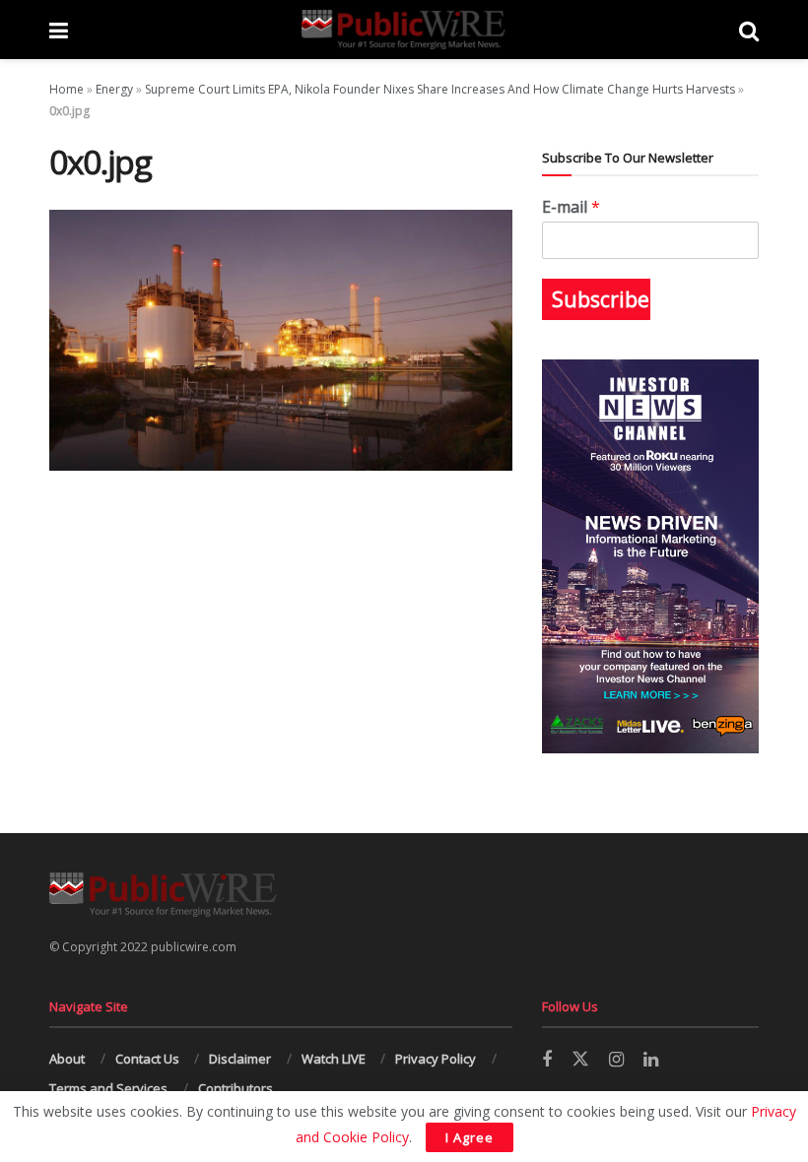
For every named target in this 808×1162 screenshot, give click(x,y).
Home (66, 89)
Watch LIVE (334, 1058)
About (67, 1058)
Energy (114, 89)
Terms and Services (108, 1088)
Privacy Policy (435, 1058)
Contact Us (147, 1058)
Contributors (235, 1088)
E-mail (571, 207)
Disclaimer (240, 1058)
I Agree (469, 1137)
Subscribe (600, 299)
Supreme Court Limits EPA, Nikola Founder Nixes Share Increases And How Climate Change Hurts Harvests (440, 89)
